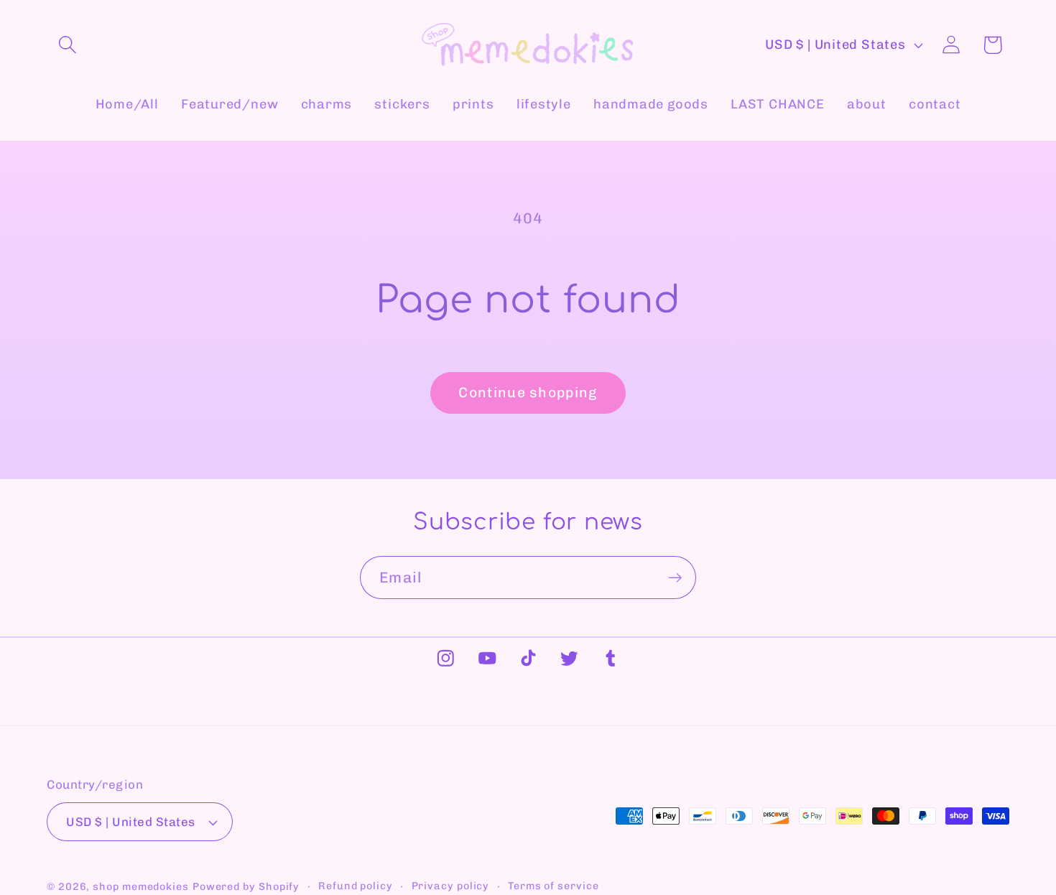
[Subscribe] (674, 578)
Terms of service (553, 886)
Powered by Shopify (246, 887)
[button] (67, 44)
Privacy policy (451, 886)
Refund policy (355, 886)
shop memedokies (141, 887)
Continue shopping (527, 392)
